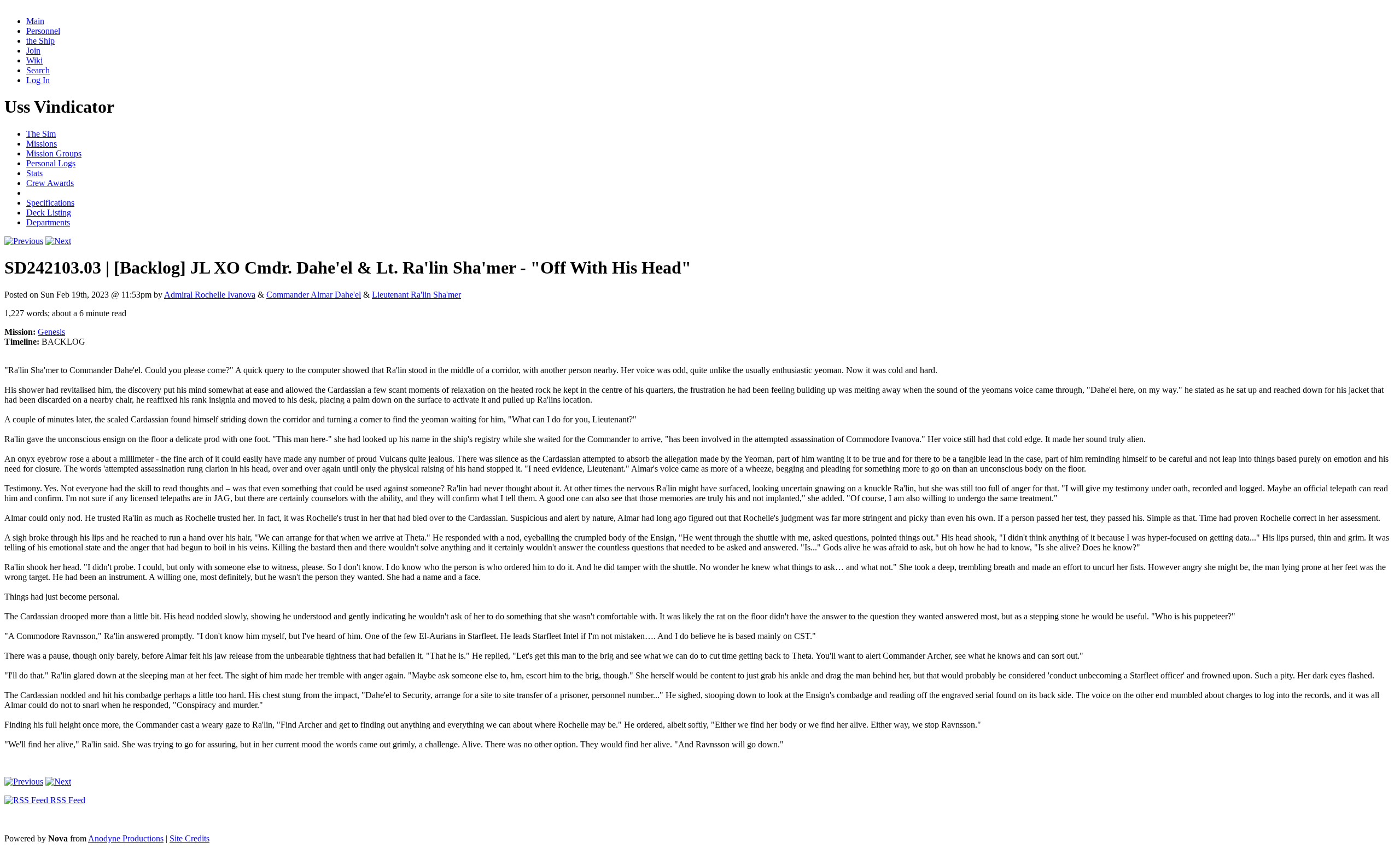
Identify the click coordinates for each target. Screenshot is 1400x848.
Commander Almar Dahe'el (313, 294)
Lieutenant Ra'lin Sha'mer (416, 294)
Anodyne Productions (126, 838)
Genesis (51, 331)
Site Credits (189, 838)
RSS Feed (66, 800)
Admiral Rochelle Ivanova (209, 294)
